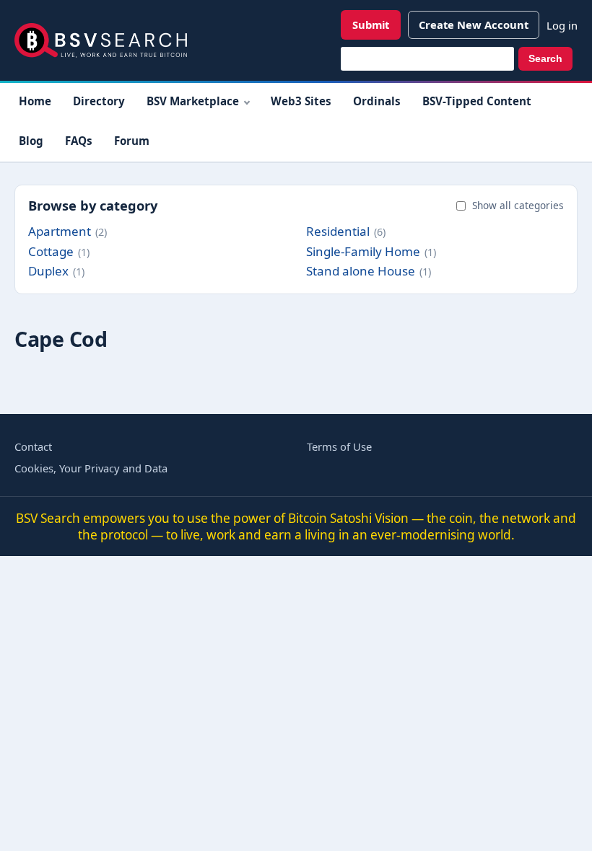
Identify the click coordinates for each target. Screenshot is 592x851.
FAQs (78, 140)
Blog (31, 140)
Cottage (51, 251)
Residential (338, 231)
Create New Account (473, 24)
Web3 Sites (301, 101)
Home (35, 101)
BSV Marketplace (193, 101)
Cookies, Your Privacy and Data (90, 468)
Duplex (48, 271)
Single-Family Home (363, 251)
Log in (562, 25)
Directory (99, 101)
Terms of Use (339, 446)
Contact (33, 446)
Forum (131, 140)
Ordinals (377, 101)
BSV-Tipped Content (476, 101)
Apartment (59, 231)
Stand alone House (360, 271)
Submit (370, 24)
